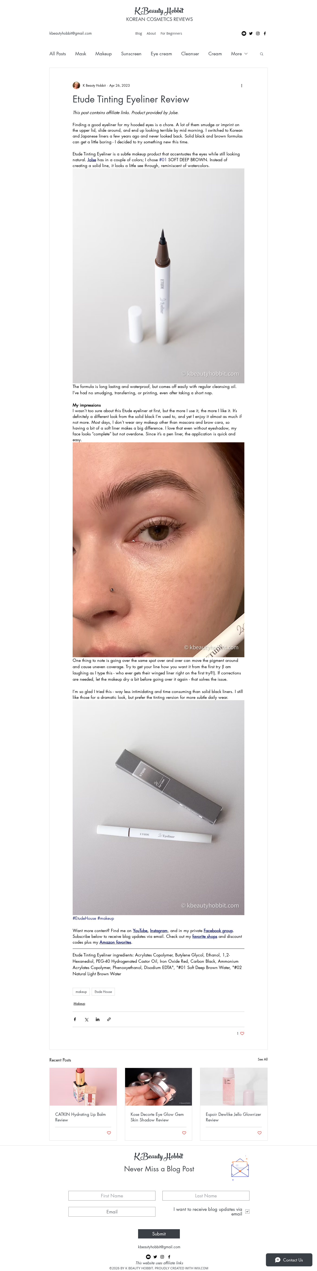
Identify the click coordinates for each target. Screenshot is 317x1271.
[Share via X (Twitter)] (86, 1019)
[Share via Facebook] (75, 1019)
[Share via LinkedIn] (97, 1019)
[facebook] (264, 33)
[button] (261, 54)
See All (263, 1059)
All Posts (57, 54)
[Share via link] (109, 1019)
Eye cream (161, 54)
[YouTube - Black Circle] (244, 33)
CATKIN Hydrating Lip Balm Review (80, 1117)
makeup (81, 991)
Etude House (103, 991)
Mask (80, 54)
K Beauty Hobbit (159, 11)
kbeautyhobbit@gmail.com (70, 33)
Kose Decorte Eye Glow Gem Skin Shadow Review (157, 1117)
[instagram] (258, 33)
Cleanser (190, 54)
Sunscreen (131, 54)
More (236, 54)
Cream (215, 54)
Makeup (103, 54)
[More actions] (241, 85)
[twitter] (251, 33)
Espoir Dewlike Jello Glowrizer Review (233, 1117)
